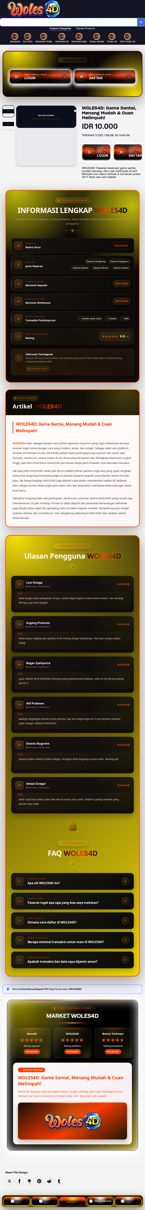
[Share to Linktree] (29, 1180)
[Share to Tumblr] (59, 1180)
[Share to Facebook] (19, 1180)
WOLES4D (19, 443)
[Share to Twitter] (9, 1180)
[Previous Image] (19, 136)
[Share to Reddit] (49, 1180)
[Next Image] (73, 136)
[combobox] (68, 22)
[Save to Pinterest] (39, 1180)
